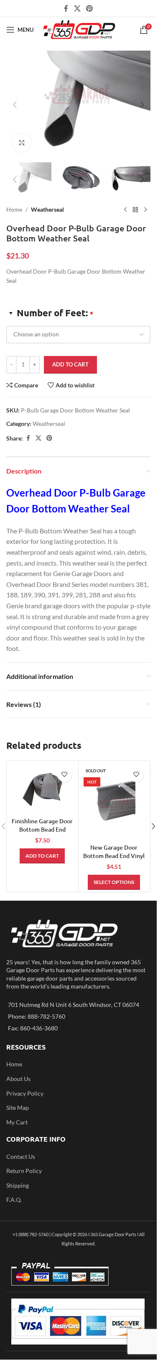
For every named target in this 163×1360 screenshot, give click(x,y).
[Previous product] (125, 210)
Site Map (17, 1107)
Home (14, 209)
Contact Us (20, 1156)
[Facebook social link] (66, 8)
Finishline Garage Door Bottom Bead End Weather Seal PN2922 (42, 829)
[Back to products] (135, 210)
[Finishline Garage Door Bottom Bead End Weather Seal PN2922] (42, 788)
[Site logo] (79, 29)
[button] (14, 104)
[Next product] (145, 210)
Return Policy (24, 1170)
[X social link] (77, 8)
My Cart (17, 1122)
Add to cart (70, 364)
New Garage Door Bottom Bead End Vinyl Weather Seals (114, 855)
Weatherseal (47, 209)
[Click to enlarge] (22, 142)
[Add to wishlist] (64, 774)
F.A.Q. (14, 1199)
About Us (18, 1078)
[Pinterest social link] (90, 8)
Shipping (17, 1185)
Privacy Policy (24, 1093)
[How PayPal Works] (78, 1321)
